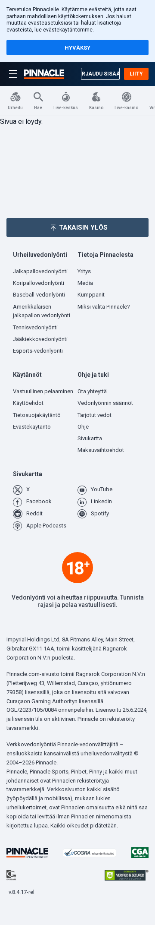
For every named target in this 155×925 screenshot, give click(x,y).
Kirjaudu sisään (100, 74)
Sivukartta (90, 438)
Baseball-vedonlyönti (39, 294)
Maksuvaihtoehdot (101, 450)
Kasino (96, 107)
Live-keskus (65, 107)
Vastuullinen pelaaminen (43, 391)
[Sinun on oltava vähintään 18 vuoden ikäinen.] (77, 567)
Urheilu (15, 107)
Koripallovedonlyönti (38, 283)
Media (85, 283)
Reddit (34, 513)
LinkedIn (101, 501)
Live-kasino (126, 107)
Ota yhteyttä (92, 391)
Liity (136, 74)
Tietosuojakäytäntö (37, 415)
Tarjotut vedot (95, 415)
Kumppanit (91, 294)
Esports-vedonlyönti (38, 350)
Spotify (100, 513)
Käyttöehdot (28, 403)
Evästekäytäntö (32, 426)
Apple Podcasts (46, 525)
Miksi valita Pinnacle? (104, 306)
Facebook (39, 501)
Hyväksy (77, 47)
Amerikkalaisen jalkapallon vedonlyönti (41, 311)
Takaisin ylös (83, 227)
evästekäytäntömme (68, 30)
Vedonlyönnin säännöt (105, 403)
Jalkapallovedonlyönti (40, 271)
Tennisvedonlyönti (35, 327)
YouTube (101, 489)
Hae (38, 107)
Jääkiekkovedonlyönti (40, 339)
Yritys (84, 271)
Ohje (83, 426)
